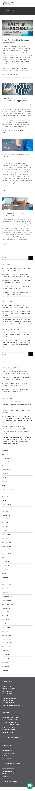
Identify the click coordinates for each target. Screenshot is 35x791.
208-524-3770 (13, 717)
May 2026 (6, 526)
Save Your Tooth (6, 758)
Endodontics (14, 189)
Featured (5, 473)
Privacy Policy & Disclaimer (10, 781)
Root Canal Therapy (8, 489)
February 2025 (7, 585)
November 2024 (7, 596)
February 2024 (7, 631)
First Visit (5, 748)
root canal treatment (15, 74)
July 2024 (6, 612)
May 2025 (6, 573)
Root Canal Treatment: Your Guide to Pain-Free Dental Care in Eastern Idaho (16, 334)
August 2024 (7, 608)
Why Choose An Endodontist (10, 774)
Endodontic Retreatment (9, 753)
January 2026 (7, 542)
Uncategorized (7, 504)
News (5, 485)
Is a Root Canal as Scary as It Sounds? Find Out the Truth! (16, 214)
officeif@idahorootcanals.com (14, 694)
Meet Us (4, 755)
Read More (4, 76)
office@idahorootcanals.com (14, 705)
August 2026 (7, 515)
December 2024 (7, 592)
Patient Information (8, 743)
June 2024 (6, 616)
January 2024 (7, 635)
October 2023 (7, 647)
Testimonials (6, 776)
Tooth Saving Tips (7, 771)
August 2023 (7, 654)
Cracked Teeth (7, 458)
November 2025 (7, 550)
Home (3, 11)
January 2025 (7, 588)
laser (4, 477)
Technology (6, 497)
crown (5, 466)
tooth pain (6, 500)
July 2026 (6, 519)
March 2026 (6, 534)
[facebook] (3, 708)
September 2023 (8, 650)
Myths (5, 481)
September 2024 (8, 604)
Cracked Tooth (7, 462)
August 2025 (7, 561)
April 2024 (6, 623)
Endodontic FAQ (7, 750)
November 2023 (7, 643)
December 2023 (7, 639)
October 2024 (7, 600)
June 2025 (6, 569)
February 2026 (7, 538)
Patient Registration (8, 768)
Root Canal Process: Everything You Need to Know (17, 311)
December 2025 (7, 546)
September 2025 (8, 558)
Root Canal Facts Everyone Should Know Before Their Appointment (15, 99)
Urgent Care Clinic (8, 305)
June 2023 (6, 662)
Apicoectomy (6, 454)
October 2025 (7, 554)
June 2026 (6, 523)
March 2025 (6, 581)
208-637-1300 (12, 720)
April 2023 (6, 670)
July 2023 (6, 658)
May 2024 (6, 619)
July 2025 (6, 565)
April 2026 (6, 530)
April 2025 (6, 577)
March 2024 (6, 627)
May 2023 (6, 666)
